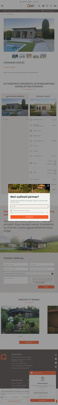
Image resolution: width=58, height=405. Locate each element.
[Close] (48, 185)
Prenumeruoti (29, 217)
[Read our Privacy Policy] (47, 213)
